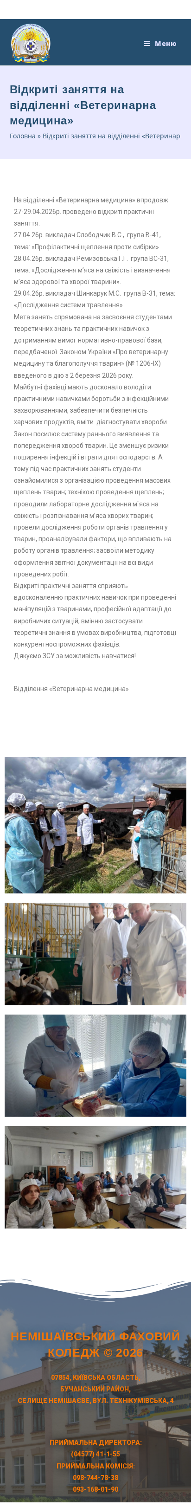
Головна (23, 135)
